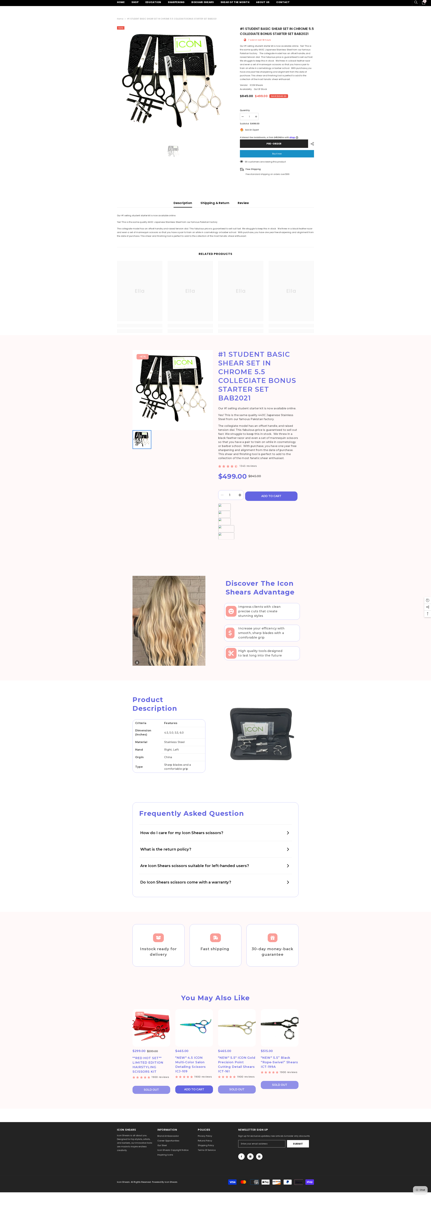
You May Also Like (215, 998)
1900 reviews (160, 1077)
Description (183, 203)
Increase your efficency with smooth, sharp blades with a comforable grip (261, 633)
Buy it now (277, 154)
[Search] (416, 2)
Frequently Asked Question (191, 813)
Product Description (154, 703)
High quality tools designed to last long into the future (260, 653)
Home (120, 18)
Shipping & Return (215, 203)
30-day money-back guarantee (272, 952)
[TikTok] (259, 1156)
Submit (298, 1143)
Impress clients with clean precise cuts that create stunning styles (259, 611)
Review (243, 203)
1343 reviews (248, 465)
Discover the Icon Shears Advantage (260, 587)
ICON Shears (256, 85)
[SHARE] (311, 144)
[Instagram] (250, 1156)
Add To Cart (271, 496)
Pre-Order (274, 143)
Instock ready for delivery (158, 952)
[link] (139, 325)
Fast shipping (215, 949)
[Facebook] (241, 1156)
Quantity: (245, 110)
